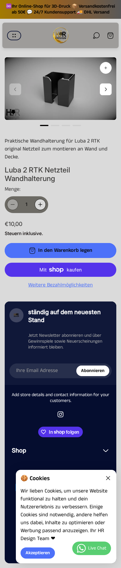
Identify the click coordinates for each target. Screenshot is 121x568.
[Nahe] (108, 478)
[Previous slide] (15, 89)
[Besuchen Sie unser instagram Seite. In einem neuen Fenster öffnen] (60, 414)
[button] (44, 125)
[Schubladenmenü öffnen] (14, 35)
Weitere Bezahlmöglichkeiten (60, 285)
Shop (19, 450)
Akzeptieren (38, 553)
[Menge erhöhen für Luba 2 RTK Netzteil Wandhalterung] (40, 204)
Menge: (13, 189)
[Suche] (96, 35)
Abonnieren (93, 370)
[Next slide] (106, 89)
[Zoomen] (106, 68)
